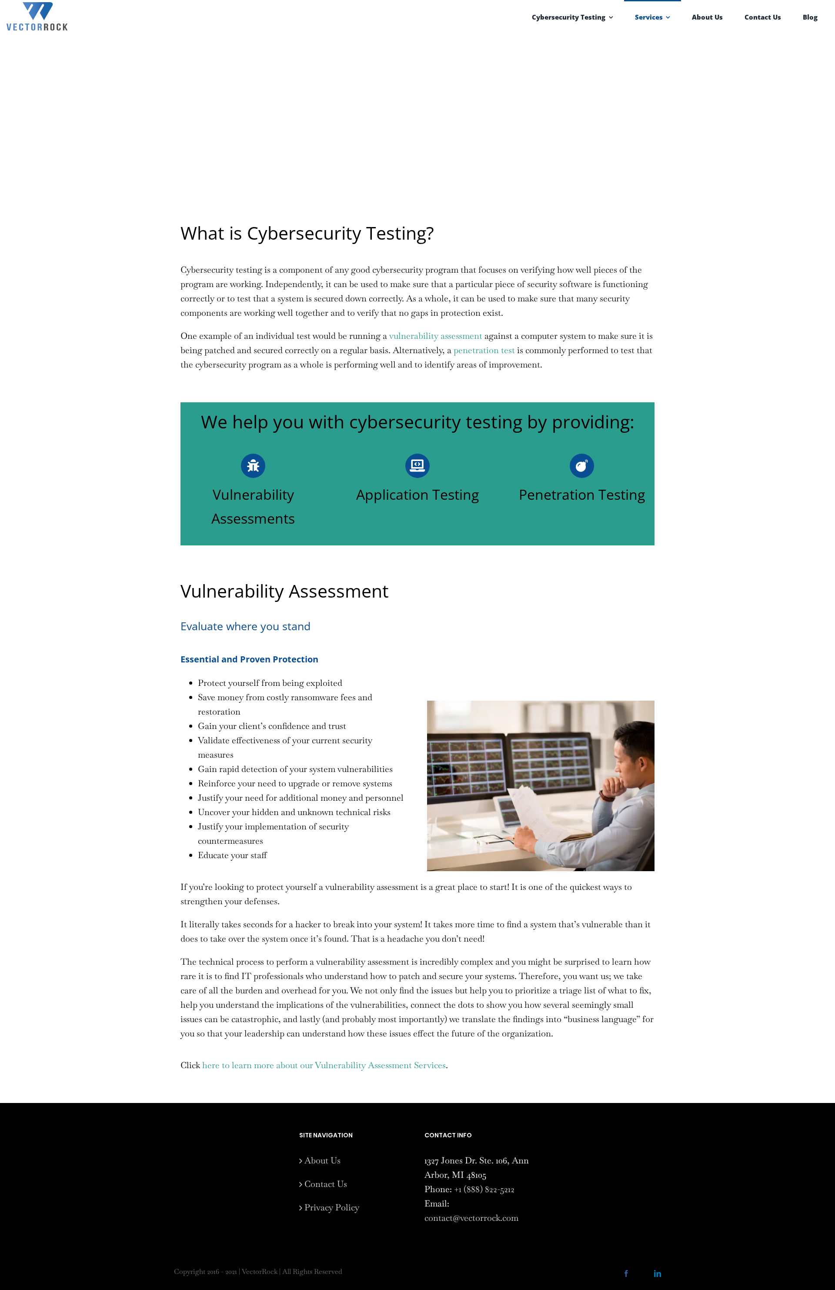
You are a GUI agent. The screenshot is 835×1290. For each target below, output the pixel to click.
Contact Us (325, 1184)
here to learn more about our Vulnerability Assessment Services (324, 1065)
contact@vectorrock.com (471, 1217)
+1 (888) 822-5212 (484, 1189)
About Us (322, 1160)
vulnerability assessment (435, 335)
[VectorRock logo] (37, 6)
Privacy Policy (331, 1207)
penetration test (484, 350)
